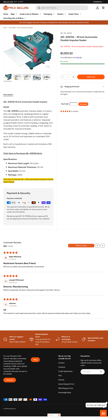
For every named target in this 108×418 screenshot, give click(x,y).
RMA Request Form (65, 388)
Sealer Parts (74, 14)
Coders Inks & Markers (29, 14)
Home (5, 14)
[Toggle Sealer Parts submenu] (80, 14)
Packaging (48, 14)
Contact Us (97, 2)
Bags (13, 14)
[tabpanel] (28, 141)
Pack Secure (12, 409)
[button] (103, 7)
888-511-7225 (8, 2)
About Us (9, 380)
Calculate (83, 104)
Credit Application (65, 371)
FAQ (59, 375)
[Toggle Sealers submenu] (65, 14)
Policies (61, 380)
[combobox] (62, 7)
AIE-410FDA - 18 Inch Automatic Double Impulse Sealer (21, 28)
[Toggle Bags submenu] (16, 14)
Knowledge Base (64, 392)
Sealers (60, 14)
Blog (35, 360)
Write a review (81, 245)
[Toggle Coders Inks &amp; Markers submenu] (40, 14)
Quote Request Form (66, 384)
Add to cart (91, 77)
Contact (61, 363)
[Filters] (97, 245)
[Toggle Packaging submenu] (54, 14)
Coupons (61, 367)
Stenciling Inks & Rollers (13, 18)
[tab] (8, 94)
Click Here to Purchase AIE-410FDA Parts (22, 153)
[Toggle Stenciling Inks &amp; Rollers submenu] (25, 18)
